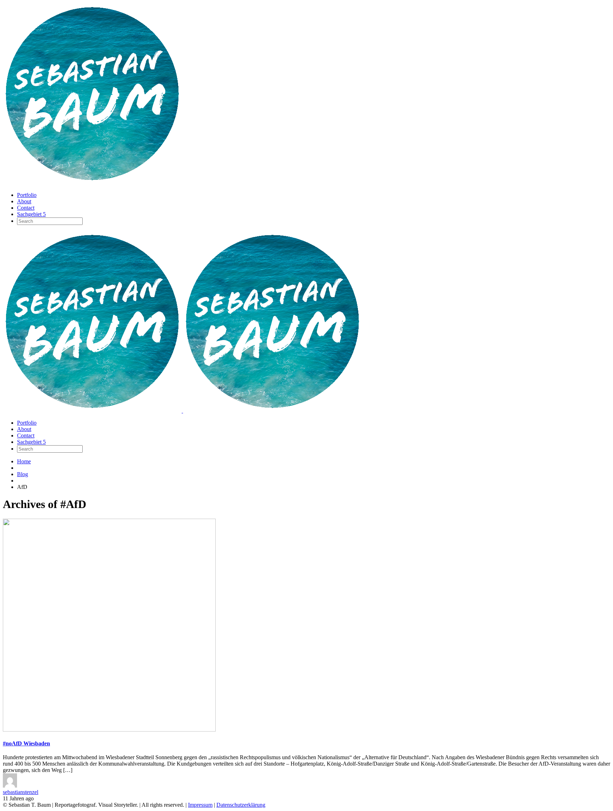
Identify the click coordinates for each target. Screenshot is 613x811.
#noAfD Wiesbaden (26, 743)
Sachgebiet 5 (31, 214)
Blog (22, 474)
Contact (25, 208)
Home (24, 461)
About (24, 201)
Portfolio (27, 195)
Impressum (200, 805)
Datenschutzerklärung (240, 805)
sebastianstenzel (20, 792)
